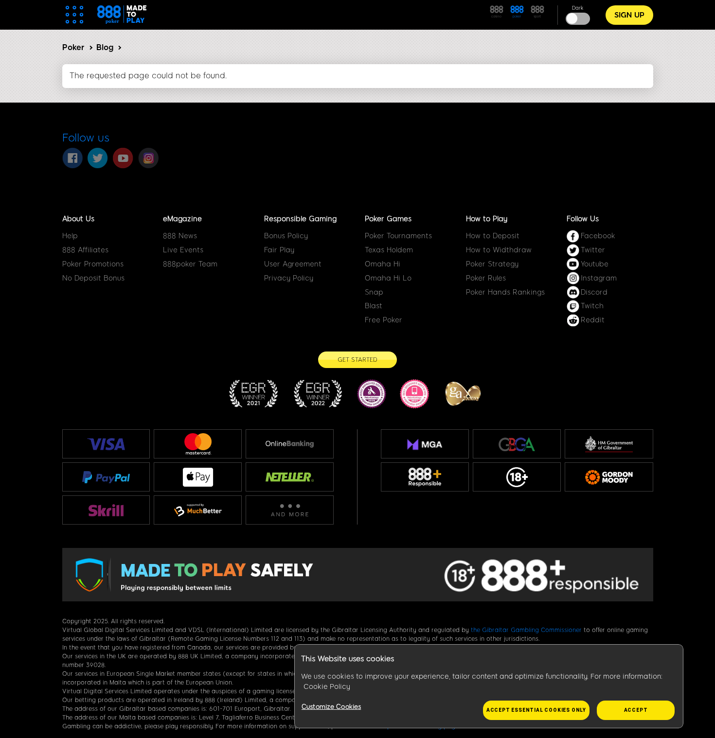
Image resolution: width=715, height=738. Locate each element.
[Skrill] (106, 510)
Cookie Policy (327, 687)
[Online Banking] (289, 443)
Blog (104, 47)
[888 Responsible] (424, 477)
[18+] (517, 477)
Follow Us (583, 218)
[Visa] (106, 444)
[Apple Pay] (198, 477)
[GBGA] (516, 444)
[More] (289, 510)
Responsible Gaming (300, 218)
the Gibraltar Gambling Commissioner (526, 630)
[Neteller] (289, 477)
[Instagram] (148, 158)
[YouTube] (123, 158)
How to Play (486, 218)
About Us (78, 218)
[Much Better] (197, 510)
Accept (636, 710)
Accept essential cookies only (536, 710)
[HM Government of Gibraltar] (608, 444)
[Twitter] (98, 158)
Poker (73, 47)
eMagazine (182, 218)
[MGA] (424, 444)
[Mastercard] (198, 444)
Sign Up (629, 15)
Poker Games (388, 218)
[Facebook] (72, 158)
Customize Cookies (331, 706)
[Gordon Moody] (608, 477)
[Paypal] (106, 477)
